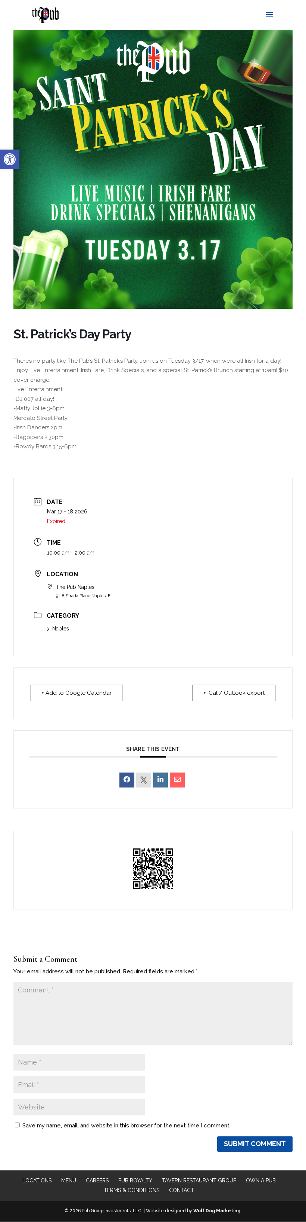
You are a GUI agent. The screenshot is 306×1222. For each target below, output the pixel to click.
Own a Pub (261, 1180)
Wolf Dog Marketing (216, 1210)
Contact (181, 1190)
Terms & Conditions (131, 1190)
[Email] (177, 780)
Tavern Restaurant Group (199, 1180)
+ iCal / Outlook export (234, 693)
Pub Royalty (135, 1180)
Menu (68, 1180)
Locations (36, 1180)
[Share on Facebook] (126, 780)
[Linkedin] (160, 780)
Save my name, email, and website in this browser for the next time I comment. (126, 1125)
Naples (60, 629)
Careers (97, 1180)
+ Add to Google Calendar (76, 693)
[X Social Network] (143, 780)
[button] (9, 159)
